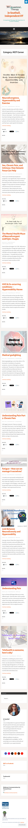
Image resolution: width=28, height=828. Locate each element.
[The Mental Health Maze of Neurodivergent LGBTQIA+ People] (15, 224)
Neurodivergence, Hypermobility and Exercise (11, 100)
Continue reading (10, 126)
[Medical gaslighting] (15, 343)
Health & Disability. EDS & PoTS (7, 243)
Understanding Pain (11, 588)
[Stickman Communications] (10, 792)
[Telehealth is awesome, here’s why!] (15, 638)
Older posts (4, 693)
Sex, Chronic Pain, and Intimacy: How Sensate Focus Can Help (13, 168)
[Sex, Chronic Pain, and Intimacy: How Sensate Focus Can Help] (15, 155)
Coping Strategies (18, 358)
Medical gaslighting (11, 355)
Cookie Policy (22, 822)
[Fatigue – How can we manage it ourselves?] (15, 464)
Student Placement (11, 106)
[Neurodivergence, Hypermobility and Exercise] (15, 77)
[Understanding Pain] (15, 584)
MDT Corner (18, 106)
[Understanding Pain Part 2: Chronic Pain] (15, 408)
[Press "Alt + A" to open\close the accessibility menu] (26, 2)
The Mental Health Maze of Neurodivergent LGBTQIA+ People (13, 236)
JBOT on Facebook (8, 763)
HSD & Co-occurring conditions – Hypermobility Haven (12, 287)
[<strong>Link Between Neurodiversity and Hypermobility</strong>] (15, 519)
